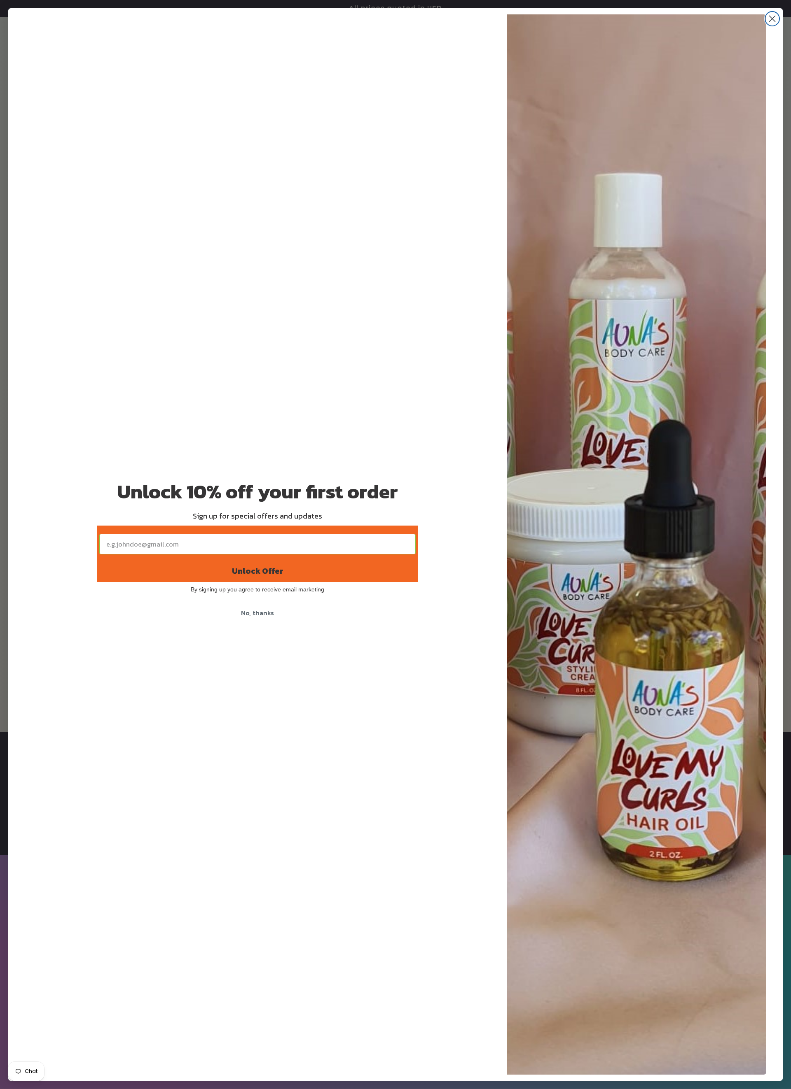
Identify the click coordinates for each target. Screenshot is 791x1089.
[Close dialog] (772, 19)
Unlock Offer (257, 571)
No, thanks (257, 613)
